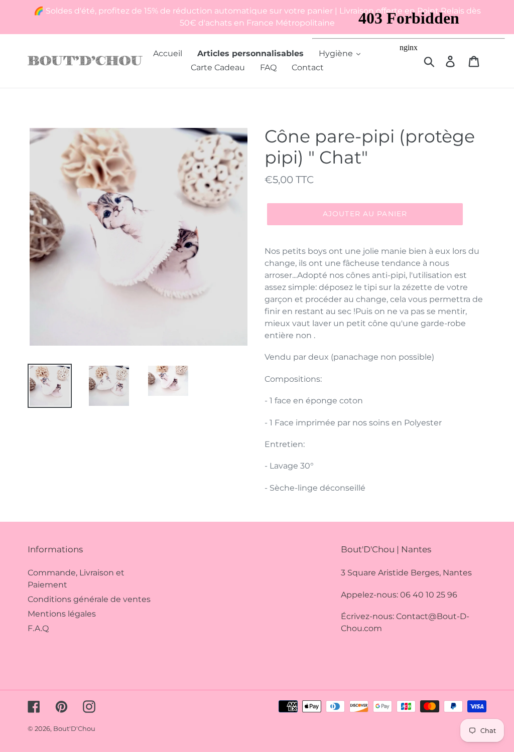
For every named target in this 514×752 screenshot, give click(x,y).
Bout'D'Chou (74, 728)
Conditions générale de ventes (89, 599)
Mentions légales (62, 614)
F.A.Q (38, 628)
